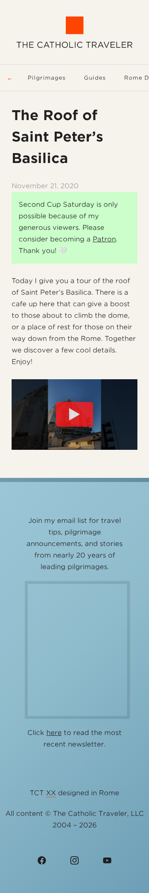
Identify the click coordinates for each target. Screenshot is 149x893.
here (54, 733)
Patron (104, 239)
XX (51, 793)
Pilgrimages (47, 78)
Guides (95, 78)
